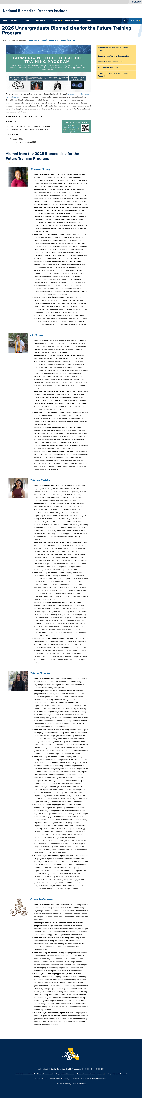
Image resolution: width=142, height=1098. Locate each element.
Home (5, 20)
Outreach (88, 20)
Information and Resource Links (111, 61)
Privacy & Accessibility (45, 1073)
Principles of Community (65, 1073)
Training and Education (72, 20)
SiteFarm (82, 1083)
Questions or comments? (25, 1073)
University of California (86, 1073)
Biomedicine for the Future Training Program (113, 49)
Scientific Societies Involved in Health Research (113, 74)
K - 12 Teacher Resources (108, 67)
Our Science (26, 20)
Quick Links (134, 20)
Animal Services (40, 20)
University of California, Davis (49, 1069)
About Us (14, 20)
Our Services (55, 20)
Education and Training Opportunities (113, 56)
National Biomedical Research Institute (35, 10)
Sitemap (100, 1073)
